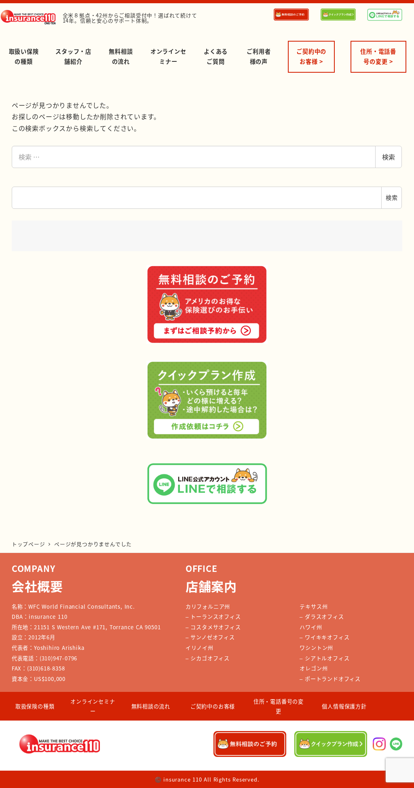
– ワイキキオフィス (324, 637)
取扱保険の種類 (35, 706)
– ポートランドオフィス (330, 679)
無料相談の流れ (151, 706)
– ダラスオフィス (322, 616)
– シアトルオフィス (324, 658)
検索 (388, 157)
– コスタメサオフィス (213, 627)
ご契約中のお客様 (212, 706)
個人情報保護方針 (344, 706)
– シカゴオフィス (208, 658)
